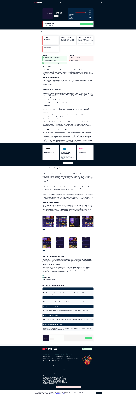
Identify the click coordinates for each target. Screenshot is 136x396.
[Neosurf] (85, 149)
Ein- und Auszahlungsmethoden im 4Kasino (94, 31)
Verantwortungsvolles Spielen (72, 358)
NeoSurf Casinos (82, 152)
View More (68, 163)
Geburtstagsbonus (59, 356)
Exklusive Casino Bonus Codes (48, 360)
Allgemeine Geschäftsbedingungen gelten (51, 25)
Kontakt (67, 360)
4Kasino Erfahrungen (39, 31)
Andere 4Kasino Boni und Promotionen (64, 31)
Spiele (70, 2)
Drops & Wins (58, 362)
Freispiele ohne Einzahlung (47, 358)
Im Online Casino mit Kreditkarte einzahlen (66, 153)
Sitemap (67, 365)
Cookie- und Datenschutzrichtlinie (57, 393)
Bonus (52, 2)
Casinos (45, 2)
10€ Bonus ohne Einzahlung (48, 365)
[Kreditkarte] (68, 149)
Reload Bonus (58, 360)
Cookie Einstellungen (90, 392)
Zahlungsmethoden (61, 2)
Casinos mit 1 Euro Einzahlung (48, 362)
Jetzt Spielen (86, 24)
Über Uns (78, 2)
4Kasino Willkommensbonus (50, 31)
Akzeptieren (99, 392)
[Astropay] (50, 149)
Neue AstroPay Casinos (49, 152)
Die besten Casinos (46, 356)
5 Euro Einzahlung (58, 358)
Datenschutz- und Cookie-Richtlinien (73, 362)
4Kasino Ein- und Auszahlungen (78, 31)
